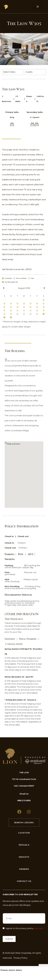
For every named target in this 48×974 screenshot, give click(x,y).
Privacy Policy (20, 958)
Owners (24, 869)
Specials (24, 845)
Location (24, 833)
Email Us (24, 793)
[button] (24, 474)
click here (32, 626)
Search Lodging (24, 822)
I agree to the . (24, 928)
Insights (24, 857)
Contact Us (24, 881)
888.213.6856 (24, 800)
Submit (9, 939)
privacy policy (26, 928)
